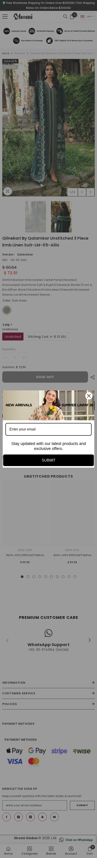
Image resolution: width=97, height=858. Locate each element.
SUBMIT (48, 460)
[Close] (88, 395)
